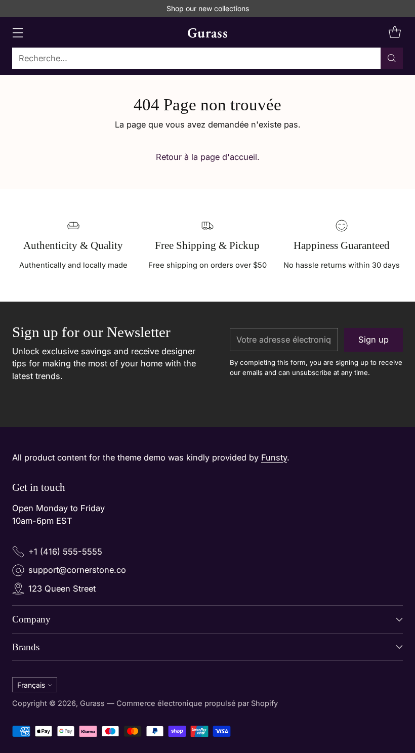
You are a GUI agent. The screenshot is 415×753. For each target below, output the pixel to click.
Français (31, 685)
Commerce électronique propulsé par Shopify (197, 703)
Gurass (92, 703)
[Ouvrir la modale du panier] (394, 32)
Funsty (274, 457)
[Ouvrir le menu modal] (17, 32)
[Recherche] (392, 58)
